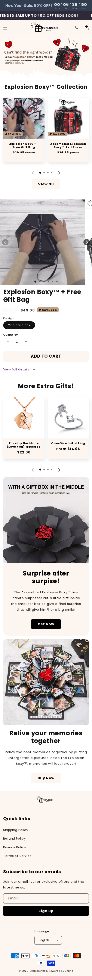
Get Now (46, 624)
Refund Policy (14, 838)
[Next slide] (59, 172)
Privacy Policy (14, 847)
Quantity (10, 335)
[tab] (40, 173)
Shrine (69, 971)
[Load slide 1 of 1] (35, 281)
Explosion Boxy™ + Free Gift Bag (24, 145)
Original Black (19, 325)
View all (46, 184)
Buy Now (46, 778)
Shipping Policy (15, 830)
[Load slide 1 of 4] (48, 282)
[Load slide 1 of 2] (40, 282)
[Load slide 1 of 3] (44, 282)
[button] (5, 27)
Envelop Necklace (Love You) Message (24, 445)
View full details (16, 369)
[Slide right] (86, 242)
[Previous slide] (33, 172)
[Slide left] (5, 242)
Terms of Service (17, 856)
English (44, 940)
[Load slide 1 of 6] (57, 282)
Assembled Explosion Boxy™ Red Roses (68, 145)
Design (8, 318)
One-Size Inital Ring (68, 443)
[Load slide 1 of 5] (52, 282)
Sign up (46, 910)
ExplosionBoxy (39, 971)
